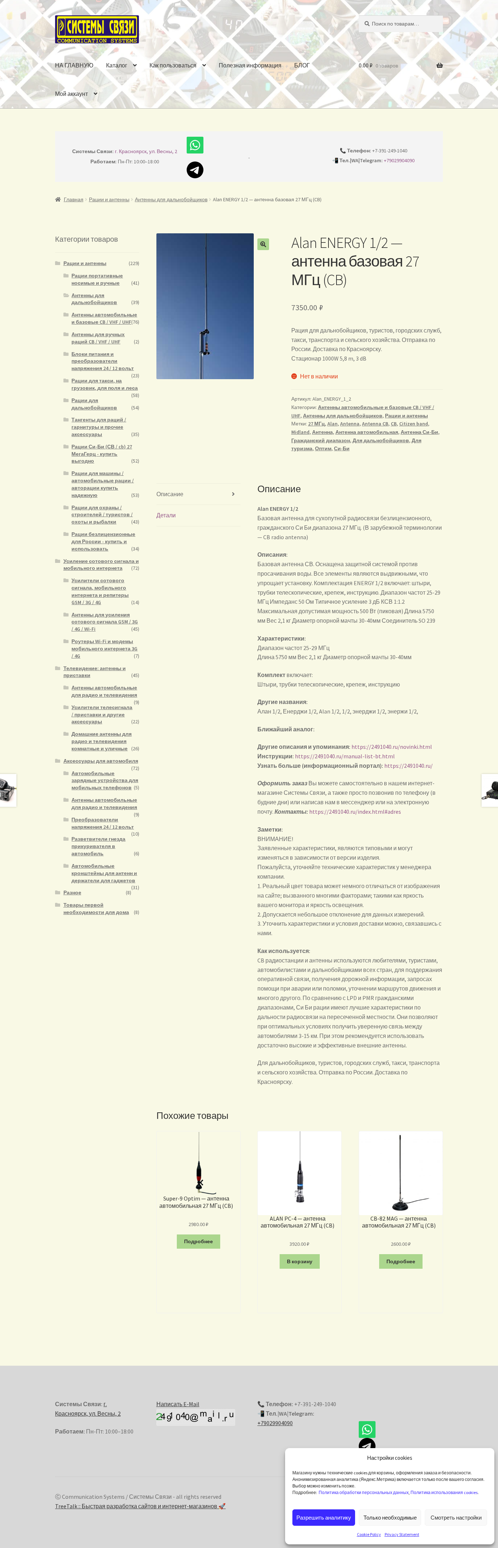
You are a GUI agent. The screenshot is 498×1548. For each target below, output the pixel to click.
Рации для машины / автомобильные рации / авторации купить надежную (102, 484)
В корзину (299, 1261)
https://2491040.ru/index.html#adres (355, 811)
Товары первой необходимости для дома (96, 908)
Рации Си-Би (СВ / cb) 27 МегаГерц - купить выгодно (101, 453)
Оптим (323, 448)
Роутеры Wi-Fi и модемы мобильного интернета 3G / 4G (104, 648)
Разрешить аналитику (323, 1517)
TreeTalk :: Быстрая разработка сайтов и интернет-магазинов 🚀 (140, 1506)
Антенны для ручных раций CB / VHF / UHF (98, 338)
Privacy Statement (402, 1534)
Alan (332, 423)
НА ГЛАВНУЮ (74, 65)
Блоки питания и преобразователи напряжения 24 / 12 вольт (102, 361)
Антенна (322, 432)
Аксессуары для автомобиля (100, 761)
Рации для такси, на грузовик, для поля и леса (104, 384)
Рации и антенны (109, 199)
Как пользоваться (173, 65)
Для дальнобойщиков (381, 440)
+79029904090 (399, 160)
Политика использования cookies (444, 1492)
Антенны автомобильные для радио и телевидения (104, 691)
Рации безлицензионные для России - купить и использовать (103, 541)
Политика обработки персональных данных (364, 1492)
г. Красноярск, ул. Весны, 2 (146, 151)
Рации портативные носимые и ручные (97, 279)
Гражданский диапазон (320, 440)
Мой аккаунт (71, 93)
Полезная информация (250, 65)
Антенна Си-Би (419, 432)
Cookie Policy (369, 1534)
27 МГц (316, 423)
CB (394, 423)
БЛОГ (302, 65)
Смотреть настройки (456, 1517)
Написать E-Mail (177, 1404)
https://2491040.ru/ (408, 765)
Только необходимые (390, 1517)
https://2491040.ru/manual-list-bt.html (345, 756)
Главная (73, 199)
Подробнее (198, 1241)
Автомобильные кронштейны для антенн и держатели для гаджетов (104, 873)
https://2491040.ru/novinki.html (391, 746)
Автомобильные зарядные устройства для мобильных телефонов (104, 780)
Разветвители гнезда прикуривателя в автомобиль (98, 846)
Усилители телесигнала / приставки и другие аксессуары (101, 714)
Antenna (349, 423)
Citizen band (413, 423)
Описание (169, 494)
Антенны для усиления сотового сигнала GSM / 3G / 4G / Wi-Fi (104, 622)
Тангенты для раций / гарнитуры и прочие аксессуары (98, 426)
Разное (72, 892)
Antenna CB (375, 423)
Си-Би (342, 448)
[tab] (198, 494)
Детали (166, 515)
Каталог (116, 65)
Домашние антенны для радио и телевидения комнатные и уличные (101, 741)
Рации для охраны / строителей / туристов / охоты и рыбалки (102, 514)
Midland (300, 432)
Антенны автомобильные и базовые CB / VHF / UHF (104, 318)
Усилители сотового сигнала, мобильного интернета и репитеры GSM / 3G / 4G (100, 591)
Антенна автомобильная (366, 432)
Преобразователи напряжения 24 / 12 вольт (102, 823)
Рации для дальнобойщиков (94, 404)
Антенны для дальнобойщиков (171, 199)
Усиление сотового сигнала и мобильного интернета (101, 565)
